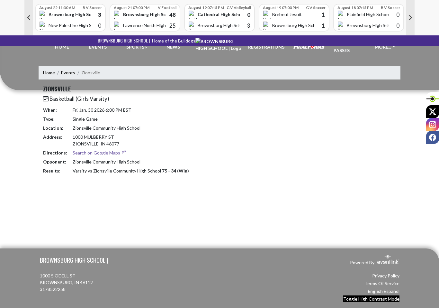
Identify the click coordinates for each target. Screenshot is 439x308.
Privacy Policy (385, 275)
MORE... (383, 47)
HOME (62, 47)
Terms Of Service (381, 283)
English (375, 291)
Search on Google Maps (97, 152)
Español (391, 291)
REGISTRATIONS (266, 47)
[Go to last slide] (28, 17)
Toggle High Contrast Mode (371, 299)
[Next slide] (410, 17)
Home (49, 72)
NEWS (173, 47)
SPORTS (135, 47)
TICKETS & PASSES (345, 47)
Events (68, 72)
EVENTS (98, 47)
